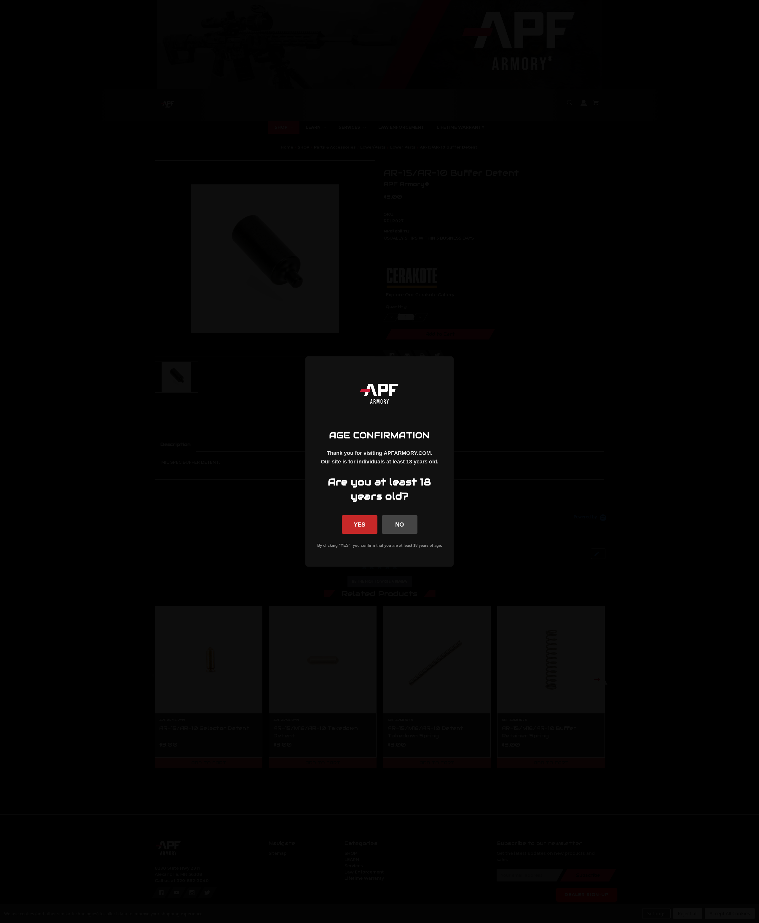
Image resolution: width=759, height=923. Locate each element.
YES (359, 524)
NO (399, 524)
